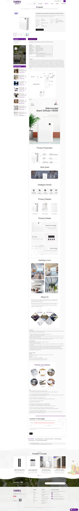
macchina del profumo (27, 8)
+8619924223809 (60, 496)
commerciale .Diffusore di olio (48, 438)
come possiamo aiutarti (19, 52)
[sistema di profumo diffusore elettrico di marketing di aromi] (19, 462)
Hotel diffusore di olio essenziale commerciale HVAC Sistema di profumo (44, 422)
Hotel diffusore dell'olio (58, 438)
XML (33, 502)
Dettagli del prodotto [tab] (32, 39)
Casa (35, 3)
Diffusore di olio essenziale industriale (41, 440)
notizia (57, 3)
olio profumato (16, 42)
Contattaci (63, 3)
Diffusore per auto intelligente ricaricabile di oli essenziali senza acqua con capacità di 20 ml (22, 70)
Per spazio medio (34, 8)
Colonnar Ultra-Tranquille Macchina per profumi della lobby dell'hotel (46, 470)
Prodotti (46, 3)
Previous (11, 464)
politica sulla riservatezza (52, 507)
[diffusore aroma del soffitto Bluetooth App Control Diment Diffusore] (16, 114)
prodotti (34, 494)
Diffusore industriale (31, 440)
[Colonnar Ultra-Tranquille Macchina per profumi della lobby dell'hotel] (46, 462)
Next (67, 464)
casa (34, 491)
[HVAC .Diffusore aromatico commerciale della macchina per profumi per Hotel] (33, 462)
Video (52, 3)
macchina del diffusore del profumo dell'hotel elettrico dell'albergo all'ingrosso (60, 470)
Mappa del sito (35, 500)
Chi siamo (40, 3)
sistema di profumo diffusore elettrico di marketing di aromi (19, 470)
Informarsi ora (39, 29)
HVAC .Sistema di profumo (39, 438)
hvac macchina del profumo (45, 498)
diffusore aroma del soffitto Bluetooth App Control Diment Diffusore (22, 113)
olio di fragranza (44, 491)
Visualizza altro (21, 72)
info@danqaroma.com (58, 494)
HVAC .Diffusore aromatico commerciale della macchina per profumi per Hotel (33, 470)
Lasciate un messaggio (74, 510)
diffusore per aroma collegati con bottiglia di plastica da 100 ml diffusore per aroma (22, 107)
